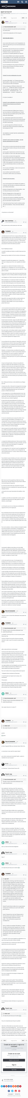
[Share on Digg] (9, 1086)
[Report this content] (23, 23)
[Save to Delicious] (11, 1086)
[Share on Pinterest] (20, 1086)
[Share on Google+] (6, 1086)
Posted (11, 23)
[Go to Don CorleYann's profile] (2, 221)
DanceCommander (6, 13)
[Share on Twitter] (2, 1086)
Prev (5, 17)
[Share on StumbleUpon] (16, 1086)
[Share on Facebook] (4, 1086)
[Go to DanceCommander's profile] (2, 611)
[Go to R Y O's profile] (2, 764)
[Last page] (26, 18)
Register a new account (14, 1060)
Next (23, 17)
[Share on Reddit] (13, 1086)
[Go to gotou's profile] (2, 22)
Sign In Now (14, 1069)
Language (10, 1094)
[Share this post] (25, 23)
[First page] (1, 18)
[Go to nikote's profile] (2, 693)
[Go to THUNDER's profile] (2, 232)
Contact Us (17, 1094)
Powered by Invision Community (14, 1095)
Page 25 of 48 (14, 18)
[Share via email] (18, 1086)
